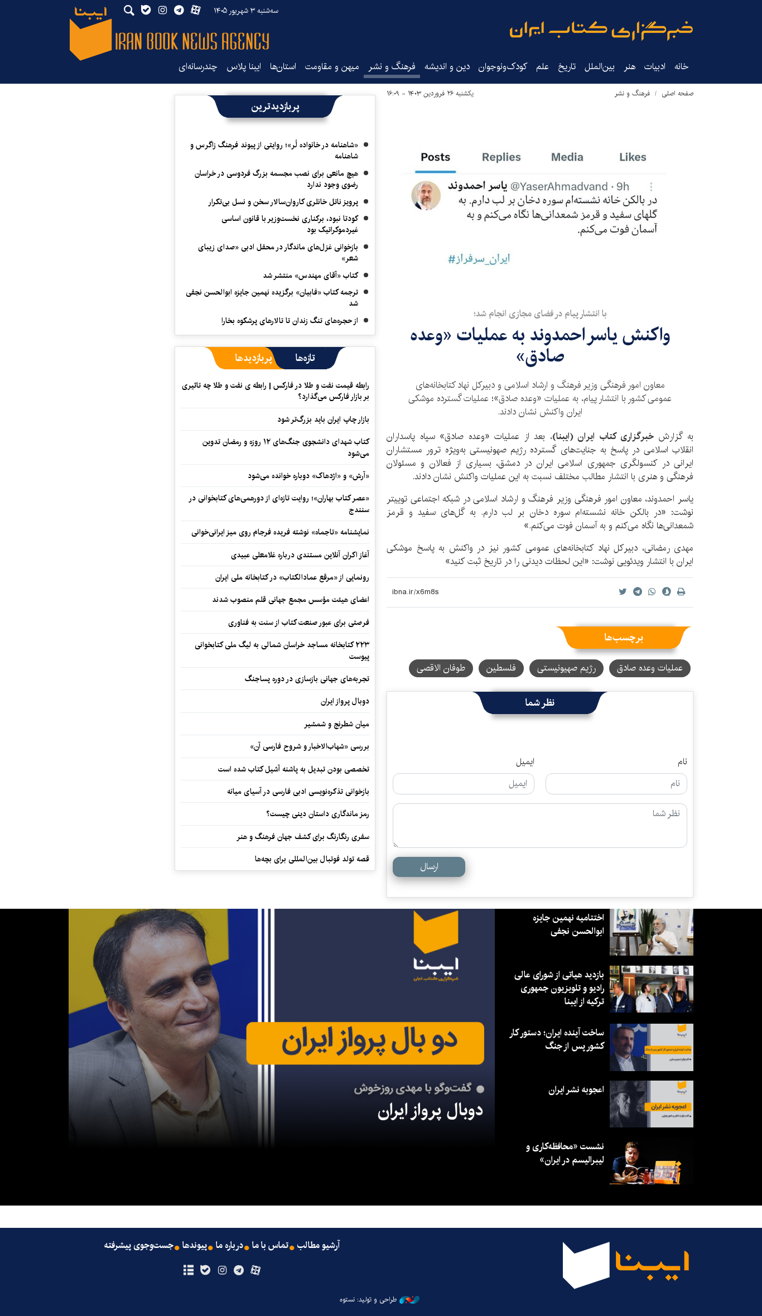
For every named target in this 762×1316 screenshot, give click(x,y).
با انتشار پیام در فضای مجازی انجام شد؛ (540, 313)
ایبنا (601, 31)
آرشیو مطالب (318, 1245)
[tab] (305, 358)
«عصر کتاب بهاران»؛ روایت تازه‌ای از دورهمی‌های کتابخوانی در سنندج (279, 503)
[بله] (205, 1270)
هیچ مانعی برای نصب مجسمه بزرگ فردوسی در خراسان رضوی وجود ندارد (276, 179)
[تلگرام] (239, 1270)
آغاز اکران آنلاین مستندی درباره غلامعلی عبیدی (300, 555)
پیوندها (194, 1245)
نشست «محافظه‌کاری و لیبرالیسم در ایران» (565, 1153)
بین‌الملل (600, 66)
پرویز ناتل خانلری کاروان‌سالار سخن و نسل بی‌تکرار (283, 202)
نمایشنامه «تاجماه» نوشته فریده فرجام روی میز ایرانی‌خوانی (280, 532)
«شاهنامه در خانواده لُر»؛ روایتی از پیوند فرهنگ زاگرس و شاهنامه (274, 150)
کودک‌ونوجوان (503, 66)
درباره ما (229, 1245)
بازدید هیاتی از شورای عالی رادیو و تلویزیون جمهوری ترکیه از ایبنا (559, 988)
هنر (629, 66)
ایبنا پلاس (243, 66)
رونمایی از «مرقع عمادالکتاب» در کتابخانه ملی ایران (292, 577)
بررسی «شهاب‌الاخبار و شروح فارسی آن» (309, 746)
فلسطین (501, 668)
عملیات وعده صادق (650, 668)
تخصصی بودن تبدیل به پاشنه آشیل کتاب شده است (293, 769)
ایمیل (525, 762)
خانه (681, 66)
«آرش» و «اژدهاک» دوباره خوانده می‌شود (308, 476)
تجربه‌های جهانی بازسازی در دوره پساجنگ (307, 679)
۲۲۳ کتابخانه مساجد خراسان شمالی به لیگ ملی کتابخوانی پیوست (282, 650)
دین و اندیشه (447, 66)
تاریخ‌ (567, 66)
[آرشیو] (188, 1270)
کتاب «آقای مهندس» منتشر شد (310, 275)
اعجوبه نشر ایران (576, 1089)
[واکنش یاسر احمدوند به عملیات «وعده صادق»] (540, 199)
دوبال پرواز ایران (345, 701)
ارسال (429, 866)
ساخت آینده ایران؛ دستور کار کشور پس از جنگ (557, 1039)
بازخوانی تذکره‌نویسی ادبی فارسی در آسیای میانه (298, 791)
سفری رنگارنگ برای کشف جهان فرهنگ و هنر (303, 837)
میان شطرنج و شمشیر (336, 724)
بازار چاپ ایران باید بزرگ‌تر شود (323, 419)
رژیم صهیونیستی (566, 668)
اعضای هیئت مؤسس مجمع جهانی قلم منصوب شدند (290, 600)
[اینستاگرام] (222, 1270)
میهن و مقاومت (332, 66)
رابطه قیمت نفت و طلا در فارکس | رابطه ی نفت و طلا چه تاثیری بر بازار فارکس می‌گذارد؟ (275, 391)
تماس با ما (270, 1245)
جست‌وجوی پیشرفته (138, 1245)
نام (682, 762)
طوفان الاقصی (441, 668)
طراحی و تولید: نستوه (368, 1300)
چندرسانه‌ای (198, 66)
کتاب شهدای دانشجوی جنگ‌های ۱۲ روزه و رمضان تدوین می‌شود (285, 447)
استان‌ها (283, 66)
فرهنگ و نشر (392, 66)
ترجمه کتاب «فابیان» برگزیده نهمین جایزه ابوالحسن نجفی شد (272, 298)
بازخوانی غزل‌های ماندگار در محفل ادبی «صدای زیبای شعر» (278, 252)
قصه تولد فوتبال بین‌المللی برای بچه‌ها (312, 859)
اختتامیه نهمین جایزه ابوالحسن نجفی (568, 924)
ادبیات (654, 66)
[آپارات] (256, 1270)
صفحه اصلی (677, 93)
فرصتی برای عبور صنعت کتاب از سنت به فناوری (298, 622)
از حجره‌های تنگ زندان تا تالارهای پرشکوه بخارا (289, 321)
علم (542, 66)
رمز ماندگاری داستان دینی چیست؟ (317, 814)
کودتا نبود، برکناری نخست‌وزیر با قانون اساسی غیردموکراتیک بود (289, 224)
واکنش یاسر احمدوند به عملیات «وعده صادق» (540, 345)
